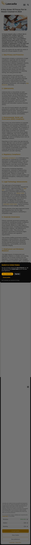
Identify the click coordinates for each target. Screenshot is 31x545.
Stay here (17, 274)
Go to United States (7, 274)
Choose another (6, 277)
